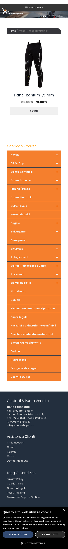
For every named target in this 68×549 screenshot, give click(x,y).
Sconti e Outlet (20, 377)
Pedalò (15, 351)
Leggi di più (22, 528)
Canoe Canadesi (34, 180)
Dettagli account (17, 460)
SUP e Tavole (34, 206)
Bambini (16, 300)
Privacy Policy (15, 479)
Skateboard (18, 291)
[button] (34, 543)
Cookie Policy (15, 483)
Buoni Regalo (19, 317)
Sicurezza (34, 248)
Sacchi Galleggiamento (26, 342)
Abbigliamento (34, 257)
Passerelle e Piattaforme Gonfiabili (33, 325)
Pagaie (34, 223)
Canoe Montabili (21, 197)
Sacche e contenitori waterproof (32, 334)
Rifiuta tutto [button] (50, 534)
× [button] (64, 510)
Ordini (10, 456)
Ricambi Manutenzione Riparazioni (33, 308)
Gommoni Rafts (34, 282)
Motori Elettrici (20, 214)
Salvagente (34, 231)
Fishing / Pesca (34, 188)
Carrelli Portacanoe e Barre (34, 265)
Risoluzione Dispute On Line (23, 497)
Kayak (34, 154)
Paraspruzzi (18, 240)
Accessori (34, 274)
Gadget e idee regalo (24, 368)
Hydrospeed (19, 360)
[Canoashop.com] (12, 11)
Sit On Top (34, 163)
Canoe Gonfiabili (34, 171)
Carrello (11, 451)
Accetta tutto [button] (18, 534)
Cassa (10, 447)
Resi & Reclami (16, 492)
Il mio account (16, 442)
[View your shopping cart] (44, 16)
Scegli (34, 110)
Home (12, 31)
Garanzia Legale (16, 488)
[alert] (34, 528)
